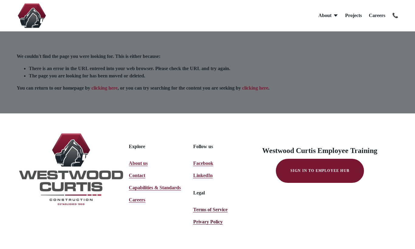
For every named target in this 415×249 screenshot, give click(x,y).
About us (138, 163)
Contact (137, 175)
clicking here (104, 88)
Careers (377, 15)
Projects (353, 15)
